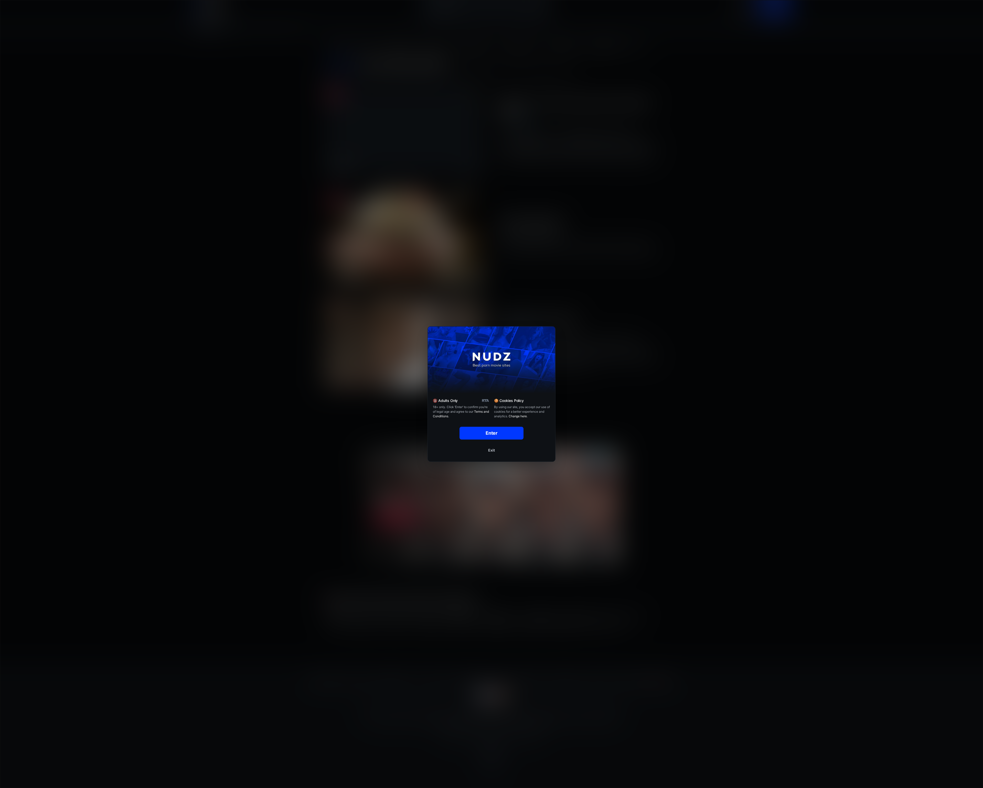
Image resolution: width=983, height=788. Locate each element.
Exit (491, 450)
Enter (492, 433)
